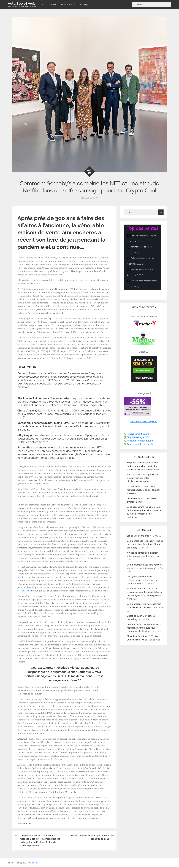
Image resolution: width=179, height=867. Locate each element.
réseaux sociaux (25, 590)
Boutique (84, 4)
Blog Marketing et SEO (138, 437)
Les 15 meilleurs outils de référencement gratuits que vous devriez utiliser (143, 580)
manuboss (26, 823)
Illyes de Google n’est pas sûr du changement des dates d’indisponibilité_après (143, 478)
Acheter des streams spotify (140, 444)
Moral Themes (32, 862)
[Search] (134, 4)
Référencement (49, 4)
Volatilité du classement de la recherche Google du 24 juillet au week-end (143, 490)
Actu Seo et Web (21, 3)
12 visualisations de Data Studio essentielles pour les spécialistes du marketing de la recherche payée (144, 592)
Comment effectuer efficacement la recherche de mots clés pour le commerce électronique (144, 627)
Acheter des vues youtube (140, 441)
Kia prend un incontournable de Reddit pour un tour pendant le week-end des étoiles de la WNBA (143, 466)
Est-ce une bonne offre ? (139, 536)
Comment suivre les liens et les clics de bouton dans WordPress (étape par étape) (145, 544)
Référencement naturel (138, 434)
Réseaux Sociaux (68, 4)
